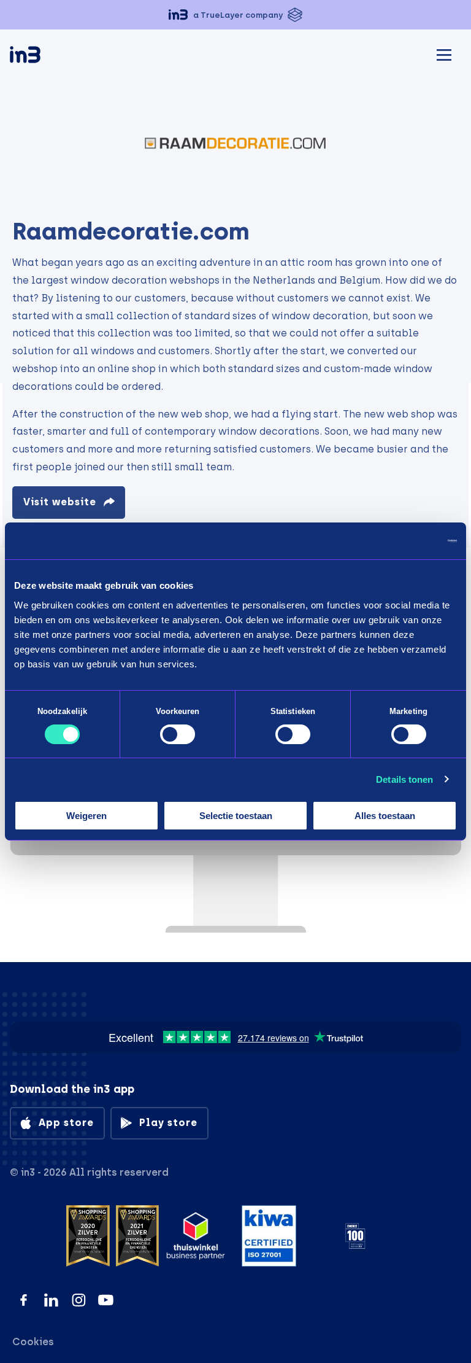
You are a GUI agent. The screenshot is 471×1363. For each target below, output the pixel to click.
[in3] (46, 56)
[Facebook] (23, 1300)
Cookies (33, 1342)
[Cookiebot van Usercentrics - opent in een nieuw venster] (403, 541)
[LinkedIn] (51, 1300)
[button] (235, 14)
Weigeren (86, 815)
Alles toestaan (384, 815)
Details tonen (404, 779)
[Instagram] (79, 1300)
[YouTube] (106, 1300)
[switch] (177, 734)
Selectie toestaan (235, 815)
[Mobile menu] (444, 53)
